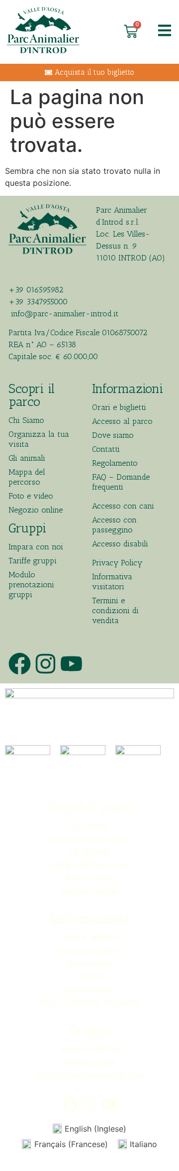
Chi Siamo (26, 420)
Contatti (106, 449)
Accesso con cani (123, 506)
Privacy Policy (117, 562)
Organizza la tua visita (38, 439)
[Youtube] (71, 663)
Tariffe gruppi (32, 560)
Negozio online (35, 510)
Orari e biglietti (119, 407)
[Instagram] (45, 663)
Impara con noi (35, 546)
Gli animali (26, 458)
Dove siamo (113, 435)
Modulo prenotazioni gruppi (31, 584)
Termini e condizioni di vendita (115, 610)
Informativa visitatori (112, 581)
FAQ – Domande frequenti (121, 482)
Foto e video (30, 496)
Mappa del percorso (26, 477)
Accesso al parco (122, 421)
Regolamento (115, 463)
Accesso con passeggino (114, 524)
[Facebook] (19, 663)
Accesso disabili (120, 543)
